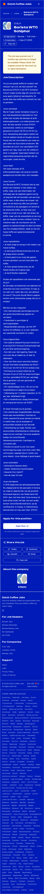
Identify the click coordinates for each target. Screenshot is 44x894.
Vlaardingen (6, 870)
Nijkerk (24, 811)
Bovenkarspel (18, 730)
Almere (4, 709)
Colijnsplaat (31, 735)
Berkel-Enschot (35, 718)
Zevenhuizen (32, 884)
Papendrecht (6, 829)
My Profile (6, 635)
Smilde (39, 846)
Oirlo (35, 817)
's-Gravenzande (31, 703)
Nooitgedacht (7, 814)
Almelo (35, 706)
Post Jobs (6, 647)
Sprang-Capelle (7, 852)
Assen (37, 712)
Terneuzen (6, 858)
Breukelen (11, 732)
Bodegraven (17, 727)
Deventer (32, 741)
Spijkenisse (28, 849)
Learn (4, 668)
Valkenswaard (14, 861)
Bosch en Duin (7, 730)
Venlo (14, 867)
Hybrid (30, 700)
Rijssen (13, 837)
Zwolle (31, 890)
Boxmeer (28, 730)
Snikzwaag (12, 849)
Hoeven (27, 779)
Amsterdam (6, 698)
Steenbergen (6, 855)
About (4, 665)
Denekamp (23, 741)
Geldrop (26, 756)
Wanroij (26, 875)
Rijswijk (20, 837)
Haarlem (23, 765)
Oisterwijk (5, 820)
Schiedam (19, 843)
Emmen (4, 753)
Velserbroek (6, 867)
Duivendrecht (21, 750)
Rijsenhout (5, 837)
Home (6, 13)
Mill (22, 808)
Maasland (31, 802)
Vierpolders (36, 867)
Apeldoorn (22, 712)
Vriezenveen (37, 870)
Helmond (23, 773)
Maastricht (6, 805)
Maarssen (30, 800)
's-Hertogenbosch (8, 706)
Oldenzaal (14, 820)
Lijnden (12, 797)
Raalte (15, 832)
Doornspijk (13, 747)
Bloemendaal (6, 727)
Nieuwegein (6, 811)
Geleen (33, 756)
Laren (16, 791)
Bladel (13, 724)
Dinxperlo (22, 744)
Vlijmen (15, 870)
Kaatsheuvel (29, 785)
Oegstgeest (27, 817)
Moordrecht (29, 808)
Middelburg (6, 808)
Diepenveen (13, 744)
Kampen (38, 785)
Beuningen (26, 721)
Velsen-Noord (28, 864)
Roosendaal (6, 840)
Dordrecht (22, 747)
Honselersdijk (36, 779)
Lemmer (35, 794)
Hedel (13, 770)
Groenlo (12, 762)
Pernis (15, 829)
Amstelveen (6, 712)
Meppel (30, 805)
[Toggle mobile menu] (39, 4)
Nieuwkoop (16, 811)
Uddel (25, 858)
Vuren (10, 872)
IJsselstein (13, 785)
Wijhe (38, 878)
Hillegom (38, 776)
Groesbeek (21, 762)
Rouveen (24, 840)
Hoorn (23, 782)
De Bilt (18, 738)
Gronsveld (30, 762)
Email (33, 554)
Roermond (35, 837)
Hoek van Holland (17, 779)
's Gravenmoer (7, 703)
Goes (18, 759)
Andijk (14, 712)
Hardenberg (6, 767)
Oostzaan (5, 823)
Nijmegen (32, 811)
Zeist (13, 884)
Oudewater (27, 826)
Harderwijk (16, 767)
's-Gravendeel (19, 703)
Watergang (35, 875)
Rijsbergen (33, 835)
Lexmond (5, 797)
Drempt (39, 747)
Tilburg (18, 858)
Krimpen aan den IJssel (24, 788)
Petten (22, 829)
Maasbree (5, 802)
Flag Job (11, 44)
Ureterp (4, 861)
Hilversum (5, 779)
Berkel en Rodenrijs (21, 718)
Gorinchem (25, 759)
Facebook (33, 549)
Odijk (20, 817)
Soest (20, 849)
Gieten (11, 759)
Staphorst (29, 852)
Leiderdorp (6, 794)
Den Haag (25, 698)
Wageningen (17, 875)
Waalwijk (17, 872)
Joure (21, 785)
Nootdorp (5, 817)
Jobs (16, 13)
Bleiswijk (20, 724)
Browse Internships (9, 625)
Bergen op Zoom (32, 715)
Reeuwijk (36, 832)
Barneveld (11, 715)
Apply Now (21, 526)
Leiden (33, 791)
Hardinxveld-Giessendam (31, 767)
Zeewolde (5, 884)
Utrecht (33, 698)
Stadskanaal (19, 852)
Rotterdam (16, 698)
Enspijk (29, 753)
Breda (4, 732)
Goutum (5, 762)
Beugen (18, 721)
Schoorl (15, 846)
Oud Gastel (19, 823)
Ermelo (36, 753)
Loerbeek (22, 800)
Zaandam (22, 881)
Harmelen (5, 770)
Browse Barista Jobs (10, 628)
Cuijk (13, 738)
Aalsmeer (19, 706)
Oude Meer (6, 826)
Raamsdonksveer (25, 832)
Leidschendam (17, 794)
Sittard (32, 846)
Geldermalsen (16, 756)
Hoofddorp (6, 782)
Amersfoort (29, 709)
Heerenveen (6, 773)
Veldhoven (12, 864)
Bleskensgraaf (30, 724)
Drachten (31, 747)
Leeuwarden (24, 791)
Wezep (32, 878)
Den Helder (6, 741)
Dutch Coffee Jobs (19, 4)
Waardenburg (27, 872)
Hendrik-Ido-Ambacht (9, 776)
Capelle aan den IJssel (17, 735)
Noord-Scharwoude (21, 814)
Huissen (4, 785)
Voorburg (28, 870)
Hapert (38, 765)
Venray (20, 867)
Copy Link (23, 560)
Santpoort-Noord (8, 843)
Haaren (15, 765)
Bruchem (36, 732)
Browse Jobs (7, 622)
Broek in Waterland (24, 732)
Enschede (21, 753)
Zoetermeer (6, 887)
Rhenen (14, 835)
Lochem (25, 797)
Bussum (5, 735)
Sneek (4, 849)
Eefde (30, 750)
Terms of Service (9, 675)
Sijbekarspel (24, 846)
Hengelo (22, 776)
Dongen (4, 747)
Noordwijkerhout (36, 814)
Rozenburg (33, 840)
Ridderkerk (23, 835)
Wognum (13, 881)
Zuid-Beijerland (17, 887)
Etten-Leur (6, 756)
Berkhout (5, 721)
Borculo (35, 727)
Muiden (37, 808)
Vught (4, 872)
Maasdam (14, 802)
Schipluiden (6, 846)
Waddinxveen (6, 875)
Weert (4, 878)
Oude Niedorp (17, 826)
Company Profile (8, 650)
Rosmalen (15, 840)
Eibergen (37, 750)
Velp (19, 864)
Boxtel (35, 730)
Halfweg (31, 765)
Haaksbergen (6, 765)
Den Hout (15, 741)
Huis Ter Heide (32, 782)
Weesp (10, 878)
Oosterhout (24, 820)
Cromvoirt (5, 738)
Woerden (5, 881)
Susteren (31, 855)
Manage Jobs (7, 653)
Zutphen (24, 890)
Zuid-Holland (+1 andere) (10, 890)
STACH (17, 23)
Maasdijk (23, 802)
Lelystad (27, 794)
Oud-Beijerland (30, 823)
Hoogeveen (15, 782)
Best (12, 721)
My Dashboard (8, 632)
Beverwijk (35, 721)
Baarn (4, 715)
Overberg (36, 826)
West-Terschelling (21, 878)
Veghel (4, 864)
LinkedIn (13, 554)
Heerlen (15, 773)
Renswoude (6, 835)
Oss (12, 823)
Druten (12, 750)
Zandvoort (30, 881)
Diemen (4, 744)
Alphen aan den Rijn (16, 709)
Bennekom (21, 715)
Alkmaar (28, 706)
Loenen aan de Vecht (9, 800)
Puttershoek (6, 832)
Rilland (27, 837)
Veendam (24, 861)
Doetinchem (32, 744)
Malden (14, 805)
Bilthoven (5, 724)
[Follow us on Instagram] (3, 610)
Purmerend (30, 829)
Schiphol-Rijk (29, 843)
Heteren (30, 776)
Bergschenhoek (7, 718)
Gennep (4, 759)
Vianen (27, 867)
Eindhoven (5, 700)
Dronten (5, 750)
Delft (33, 738)
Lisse (19, 797)
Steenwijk (16, 855)
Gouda (33, 759)
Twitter (14, 549)
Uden (31, 858)
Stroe (24, 855)
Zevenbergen (21, 884)
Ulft (36, 858)
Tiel (12, 858)
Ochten (13, 817)
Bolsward (27, 727)
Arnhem (30, 712)
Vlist (21, 870)
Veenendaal (34, 861)
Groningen (15, 700)
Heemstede (21, 770)
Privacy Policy (7, 672)
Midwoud (15, 808)
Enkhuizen (12, 753)
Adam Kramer (32, 686)
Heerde (29, 770)
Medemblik (22, 805)
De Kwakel (26, 738)
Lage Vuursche (7, 791)
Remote (23, 700)
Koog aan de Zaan (8, 788)
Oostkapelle (34, 820)
